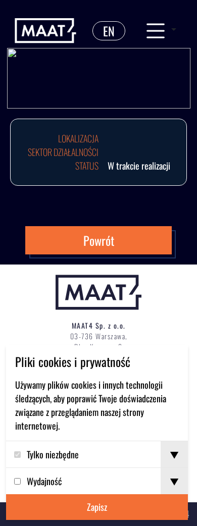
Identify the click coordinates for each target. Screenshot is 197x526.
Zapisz (97, 506)
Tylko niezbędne (53, 454)
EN (109, 31)
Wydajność (44, 481)
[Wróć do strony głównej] (45, 30)
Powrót (98, 240)
